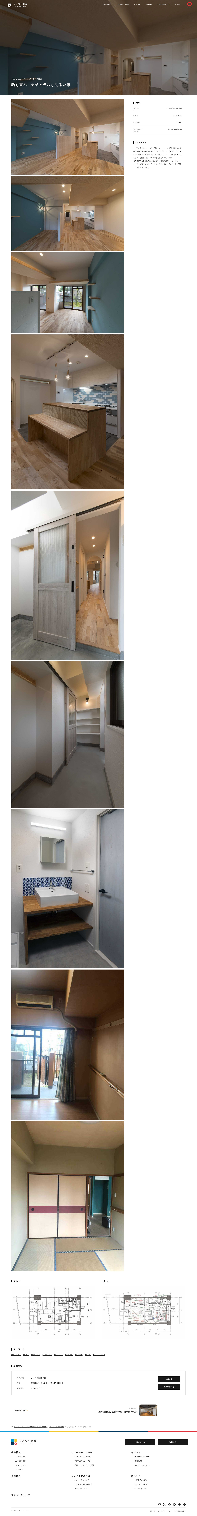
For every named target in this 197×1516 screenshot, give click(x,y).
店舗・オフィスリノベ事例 (84, 1465)
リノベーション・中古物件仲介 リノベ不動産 (30, 1427)
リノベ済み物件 (20, 1456)
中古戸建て (19, 1469)
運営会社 (152, 1511)
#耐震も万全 (35, 1355)
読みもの (178, 4)
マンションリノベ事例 (83, 1456)
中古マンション (20, 1465)
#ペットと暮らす (99, 1355)
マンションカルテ (20, 1495)
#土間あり (69, 1355)
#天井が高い (47, 1355)
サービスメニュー (81, 1488)
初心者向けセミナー (142, 1456)
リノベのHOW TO (141, 1484)
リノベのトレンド (141, 1488)
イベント (137, 4)
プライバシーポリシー (164, 1511)
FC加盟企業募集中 (180, 1511)
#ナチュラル (58, 1355)
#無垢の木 (79, 1355)
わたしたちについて (82, 1480)
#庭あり (26, 1355)
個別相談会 (139, 1461)
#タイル (88, 1355)
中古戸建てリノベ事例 (83, 1461)
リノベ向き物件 (20, 1461)
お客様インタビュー (142, 1480)
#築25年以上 (16, 1355)
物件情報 (106, 4)
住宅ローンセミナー (142, 1465)
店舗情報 (148, 4)
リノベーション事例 (122, 4)
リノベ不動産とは (163, 4)
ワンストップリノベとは (83, 1484)
